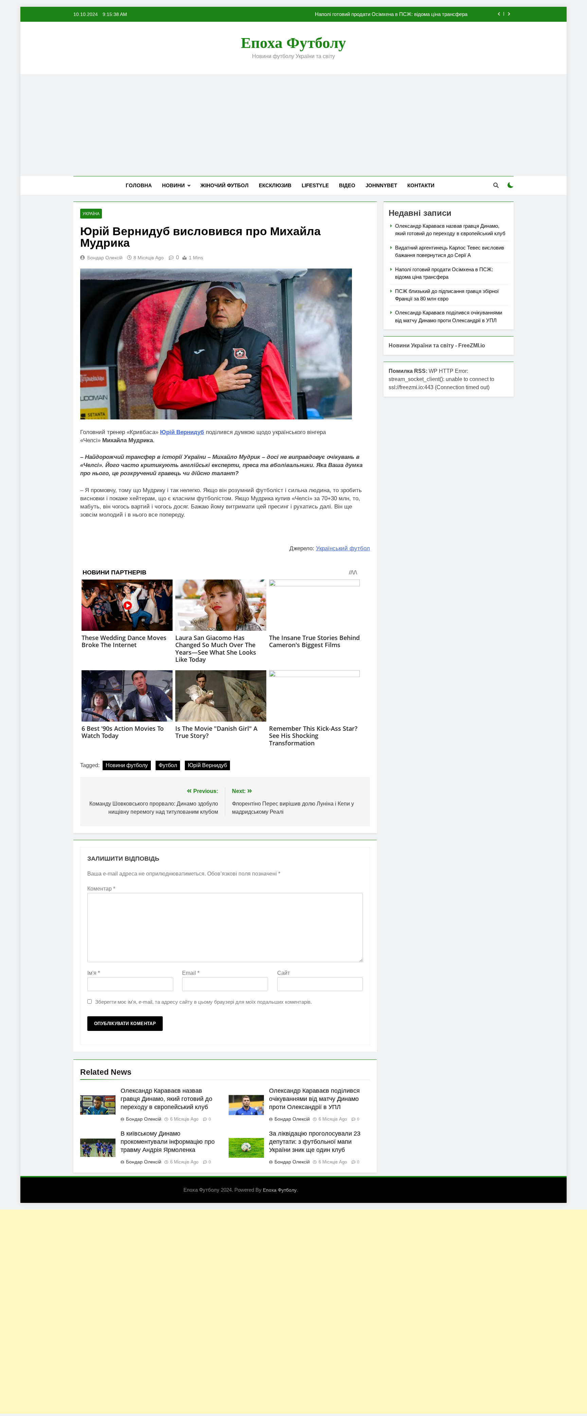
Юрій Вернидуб (207, 765)
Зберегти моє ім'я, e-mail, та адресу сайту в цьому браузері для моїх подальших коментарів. (203, 1002)
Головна (139, 185)
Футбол (168, 765)
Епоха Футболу (293, 42)
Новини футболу (127, 765)
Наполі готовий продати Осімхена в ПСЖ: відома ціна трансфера (391, 14)
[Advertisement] (293, 125)
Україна (91, 213)
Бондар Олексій (105, 257)
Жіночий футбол (224, 185)
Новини (173, 185)
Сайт (283, 973)
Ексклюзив (275, 185)
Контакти (420, 185)
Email (190, 973)
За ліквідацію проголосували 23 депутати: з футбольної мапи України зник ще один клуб (314, 1141)
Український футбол (343, 548)
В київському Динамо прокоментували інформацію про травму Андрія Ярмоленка (168, 1141)
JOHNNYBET (381, 185)
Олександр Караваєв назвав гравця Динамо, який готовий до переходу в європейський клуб (166, 1098)
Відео (347, 185)
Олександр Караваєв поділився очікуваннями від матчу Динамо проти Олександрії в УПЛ (314, 1098)
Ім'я (93, 973)
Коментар (101, 889)
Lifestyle (315, 185)
